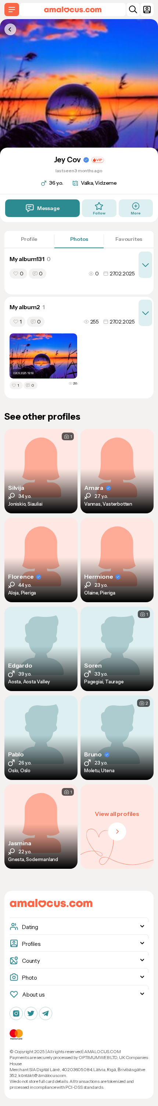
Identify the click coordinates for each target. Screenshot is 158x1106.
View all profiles (117, 813)
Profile (29, 239)
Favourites (128, 239)
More (136, 213)
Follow (99, 213)
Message (48, 208)
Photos (79, 239)
